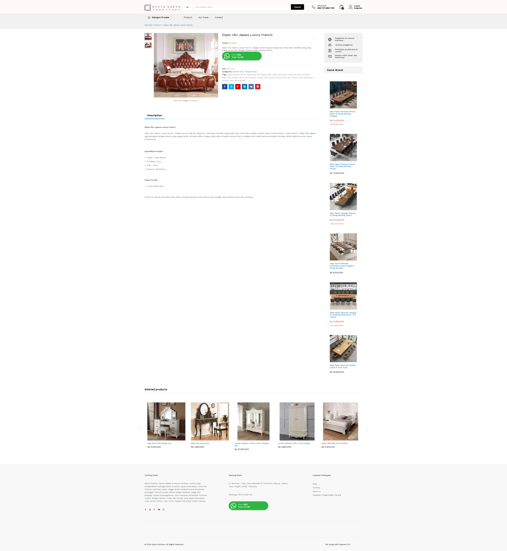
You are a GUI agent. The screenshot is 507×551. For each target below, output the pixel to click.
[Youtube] (159, 509)
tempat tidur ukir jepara (302, 77)
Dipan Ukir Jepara (307, 133)
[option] (166, 427)
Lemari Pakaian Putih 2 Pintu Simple (294, 443)
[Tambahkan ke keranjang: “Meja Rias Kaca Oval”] (207, 439)
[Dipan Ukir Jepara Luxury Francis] (224, 86)
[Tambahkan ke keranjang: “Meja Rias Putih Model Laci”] (163, 439)
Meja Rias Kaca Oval (200, 443)
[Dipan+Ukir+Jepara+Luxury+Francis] (231, 86)
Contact (219, 17)
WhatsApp (322, 6)
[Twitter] (150, 509)
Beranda (148, 25)
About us (317, 491)
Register (358, 8)
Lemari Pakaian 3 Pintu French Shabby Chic (251, 444)
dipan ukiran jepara (247, 77)
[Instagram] (163, 509)
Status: (225, 43)
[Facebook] (145, 509)
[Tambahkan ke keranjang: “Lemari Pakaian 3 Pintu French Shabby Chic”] (250, 439)
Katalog (316, 488)
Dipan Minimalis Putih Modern (335, 443)
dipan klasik (266, 74)
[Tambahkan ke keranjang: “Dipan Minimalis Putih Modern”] (337, 439)
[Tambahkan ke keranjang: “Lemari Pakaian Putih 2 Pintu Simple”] (294, 439)
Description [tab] (154, 115)
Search (297, 7)
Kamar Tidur (238, 72)
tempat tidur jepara (265, 77)
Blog (315, 484)
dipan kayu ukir (253, 74)
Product (188, 17)
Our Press (203, 17)
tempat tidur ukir (283, 77)
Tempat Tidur (251, 72)
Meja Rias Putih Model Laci (159, 443)
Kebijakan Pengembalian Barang (327, 495)
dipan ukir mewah (230, 77)
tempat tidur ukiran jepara (233, 80)
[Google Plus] (154, 509)
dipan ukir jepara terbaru (299, 74)
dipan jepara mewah (236, 74)
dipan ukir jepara (280, 74)
